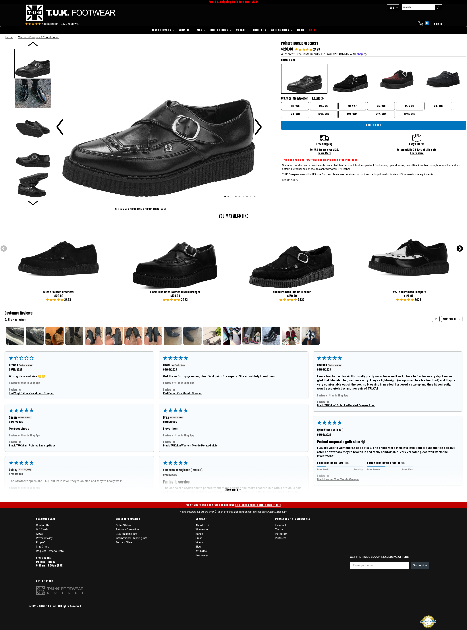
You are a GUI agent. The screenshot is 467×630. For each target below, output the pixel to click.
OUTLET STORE (44, 581)
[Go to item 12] (232, 336)
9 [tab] (247, 196)
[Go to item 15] (291, 336)
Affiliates (201, 551)
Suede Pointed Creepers (58, 292)
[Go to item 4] (74, 336)
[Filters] (436, 319)
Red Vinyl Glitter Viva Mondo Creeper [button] (31, 393)
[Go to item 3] (54, 336)
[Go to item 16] (311, 336)
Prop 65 (40, 542)
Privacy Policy (44, 538)
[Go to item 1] (15, 336)
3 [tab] (230, 196)
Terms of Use (124, 542)
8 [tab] (244, 196)
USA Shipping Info (127, 533)
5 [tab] (236, 196)
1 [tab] (225, 196)
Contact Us (42, 525)
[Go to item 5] (94, 336)
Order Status (123, 525)
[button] (304, 49)
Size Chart (42, 546)
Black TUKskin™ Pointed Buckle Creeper (175, 292)
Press (199, 538)
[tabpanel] (159, 119)
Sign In (438, 24)
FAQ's (39, 533)
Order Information (128, 519)
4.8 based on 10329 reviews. (60, 24)
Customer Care (46, 519)
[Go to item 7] (133, 336)
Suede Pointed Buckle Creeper (292, 292)
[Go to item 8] (153, 336)
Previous (3, 249)
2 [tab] (228, 196)
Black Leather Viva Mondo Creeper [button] (338, 479)
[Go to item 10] (192, 336)
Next (459, 249)
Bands (199, 533)
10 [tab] (249, 196)
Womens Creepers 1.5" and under (38, 37)
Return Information (127, 529)
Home (9, 37)
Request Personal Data (50, 551)
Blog (198, 546)
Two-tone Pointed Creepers (408, 292)
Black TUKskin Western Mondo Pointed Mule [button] (190, 445)
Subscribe (420, 565)
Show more (231, 490)
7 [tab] (241, 196)
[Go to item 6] (114, 336)
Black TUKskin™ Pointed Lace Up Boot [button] (32, 445)
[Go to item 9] (173, 336)
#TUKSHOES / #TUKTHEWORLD (292, 519)
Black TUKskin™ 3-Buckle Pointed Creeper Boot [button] (346, 405)
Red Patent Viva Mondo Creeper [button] (182, 393)
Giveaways (202, 555)
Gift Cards (42, 529)
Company (201, 519)
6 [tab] (239, 196)
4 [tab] (233, 196)
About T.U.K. (203, 525)
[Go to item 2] (35, 336)
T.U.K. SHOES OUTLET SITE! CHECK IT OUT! (258, 505)
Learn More (324, 153)
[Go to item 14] (271, 336)
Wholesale (202, 529)
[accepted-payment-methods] (40, 611)
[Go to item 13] (251, 336)
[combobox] (418, 7)
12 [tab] (255, 196)
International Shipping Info (132, 538)
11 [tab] (252, 196)
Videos (200, 542)
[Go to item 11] (212, 336)
